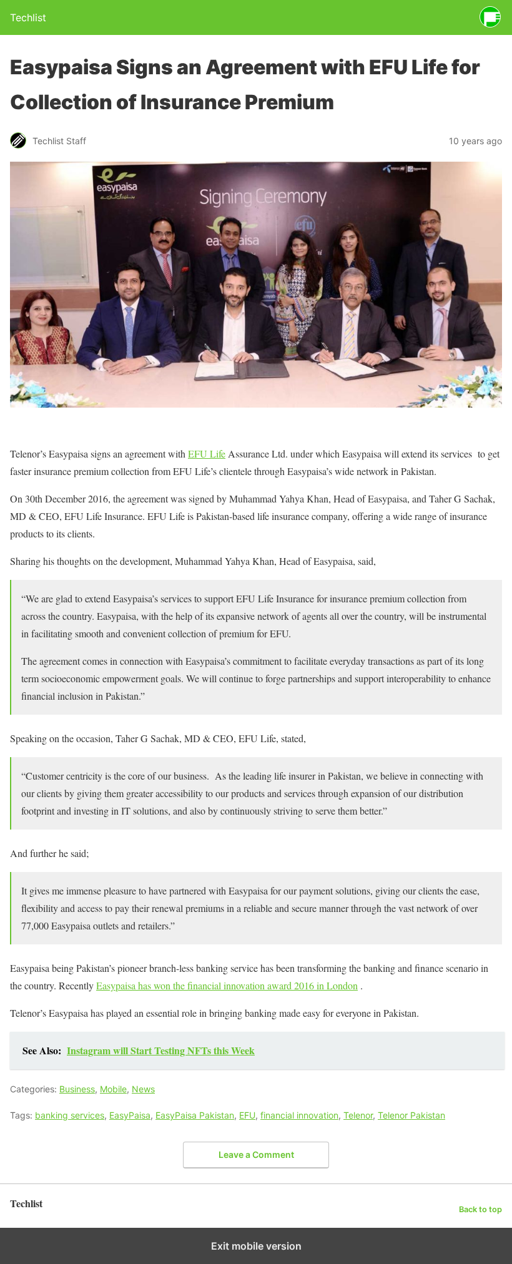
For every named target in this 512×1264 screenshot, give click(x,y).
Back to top (480, 1209)
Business (77, 1089)
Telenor (358, 1115)
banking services (69, 1115)
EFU (247, 1115)
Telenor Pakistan (411, 1115)
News (143, 1089)
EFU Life (206, 453)
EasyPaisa (129, 1115)
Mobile (113, 1089)
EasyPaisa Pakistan (194, 1115)
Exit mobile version (256, 1246)
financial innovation (299, 1115)
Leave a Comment (256, 1154)
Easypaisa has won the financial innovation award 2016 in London (227, 985)
